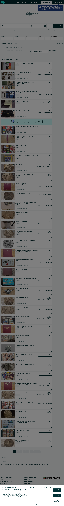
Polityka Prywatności (21, 496)
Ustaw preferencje (56, 501)
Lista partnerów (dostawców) (36, 504)
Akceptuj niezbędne (57, 496)
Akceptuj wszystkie (57, 490)
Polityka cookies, (13, 496)
